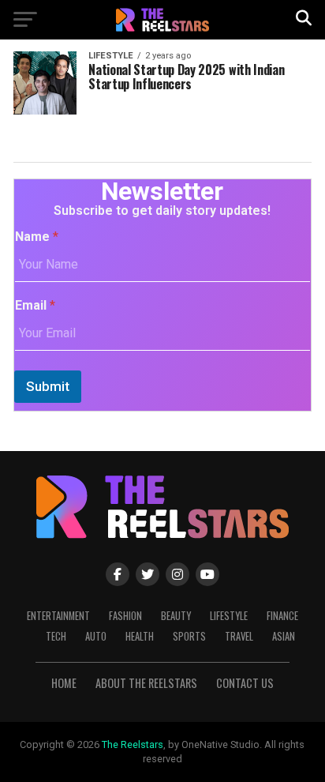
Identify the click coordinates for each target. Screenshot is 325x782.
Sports (189, 636)
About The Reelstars (146, 683)
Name (36, 236)
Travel (239, 636)
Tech (56, 636)
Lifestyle (229, 615)
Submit (47, 386)
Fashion (125, 615)
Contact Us (245, 683)
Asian (283, 636)
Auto (95, 636)
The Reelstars (132, 744)
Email (35, 305)
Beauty (176, 615)
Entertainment (58, 615)
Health (139, 636)
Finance (282, 615)
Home (64, 683)
